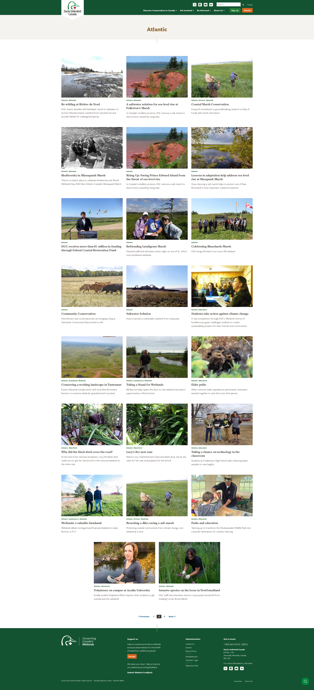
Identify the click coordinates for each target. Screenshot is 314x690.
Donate (247, 10)
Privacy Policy (238, 681)
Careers (189, 647)
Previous (144, 616)
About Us (218, 10)
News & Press (191, 651)
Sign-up (234, 10)
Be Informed (203, 10)
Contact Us (190, 644)
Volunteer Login (192, 660)
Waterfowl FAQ (192, 665)
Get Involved (186, 10)
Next (171, 616)
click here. (248, 663)
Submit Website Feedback (139, 672)
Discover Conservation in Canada (159, 10)
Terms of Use (249, 681)
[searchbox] (229, 4)
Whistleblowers (192, 656)
